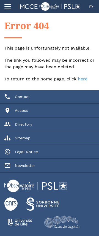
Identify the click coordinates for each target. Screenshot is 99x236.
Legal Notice (26, 152)
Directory (23, 124)
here (82, 79)
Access (21, 110)
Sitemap (23, 138)
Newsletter (25, 165)
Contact (22, 96)
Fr (91, 6)
